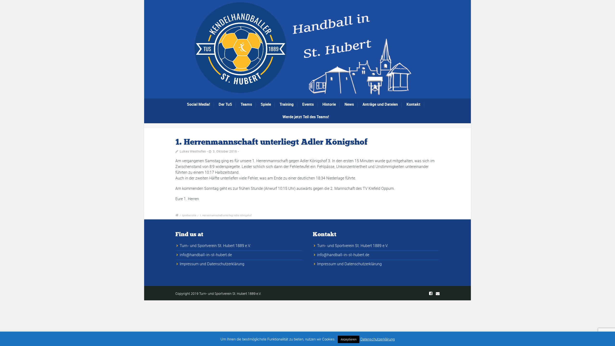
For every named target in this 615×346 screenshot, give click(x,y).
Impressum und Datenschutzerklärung (212, 263)
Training (287, 104)
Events (308, 104)
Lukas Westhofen (193, 151)
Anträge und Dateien (380, 104)
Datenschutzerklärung (377, 339)
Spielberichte (189, 215)
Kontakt (413, 104)
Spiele (266, 104)
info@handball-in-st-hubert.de (206, 254)
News (349, 104)
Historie (329, 104)
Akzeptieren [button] (349, 339)
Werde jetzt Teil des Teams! (306, 116)
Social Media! (198, 104)
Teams (246, 104)
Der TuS (225, 104)
